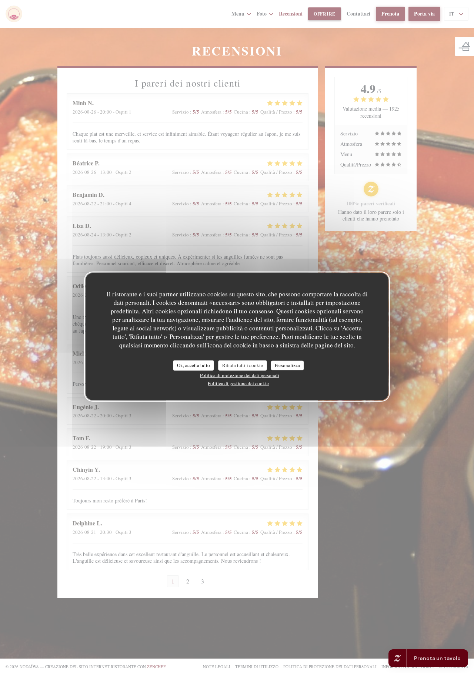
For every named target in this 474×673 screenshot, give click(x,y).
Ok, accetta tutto (193, 364)
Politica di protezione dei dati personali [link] (239, 374)
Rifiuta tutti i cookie (242, 364)
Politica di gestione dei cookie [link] (238, 383)
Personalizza (287, 364)
